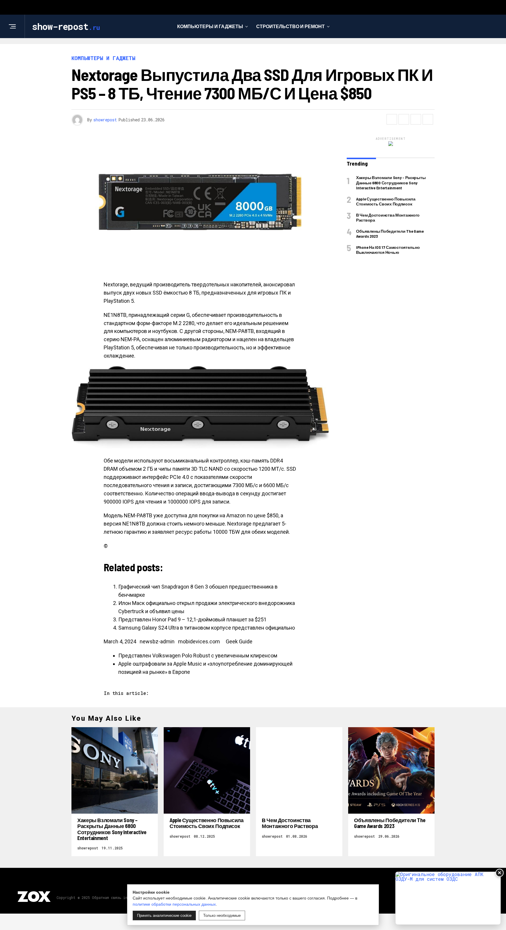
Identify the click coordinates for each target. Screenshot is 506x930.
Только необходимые (222, 915)
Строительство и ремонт (290, 26)
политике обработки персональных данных (174, 904)
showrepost (105, 120)
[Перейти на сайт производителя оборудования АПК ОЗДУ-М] (448, 898)
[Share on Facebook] (392, 119)
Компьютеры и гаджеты (210, 26)
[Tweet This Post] (404, 119)
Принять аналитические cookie (164, 915)
